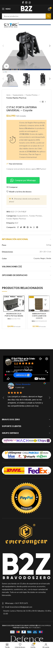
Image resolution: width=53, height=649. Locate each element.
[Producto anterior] (40, 102)
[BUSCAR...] (48, 16)
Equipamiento (18, 95)
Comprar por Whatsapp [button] (25, 180)
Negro (42, 258)
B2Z (16, 223)
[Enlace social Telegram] (37, 227)
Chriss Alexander (22, 384)
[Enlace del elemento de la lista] (26, 603)
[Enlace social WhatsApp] (30, 2)
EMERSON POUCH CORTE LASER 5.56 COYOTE (39, 316)
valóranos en (21, 375)
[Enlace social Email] (24, 227)
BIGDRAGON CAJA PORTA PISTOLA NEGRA (14, 315)
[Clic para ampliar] (6, 66)
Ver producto (20, 304)
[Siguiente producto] (45, 102)
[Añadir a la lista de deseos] (20, 300)
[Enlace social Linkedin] (30, 227)
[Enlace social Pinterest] (27, 227)
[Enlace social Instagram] (26, 2)
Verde (48, 258)
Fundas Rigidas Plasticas (16, 98)
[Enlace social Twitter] (21, 227)
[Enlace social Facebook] (22, 2)
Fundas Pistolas (32, 95)
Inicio (8, 95)
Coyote (37, 258)
